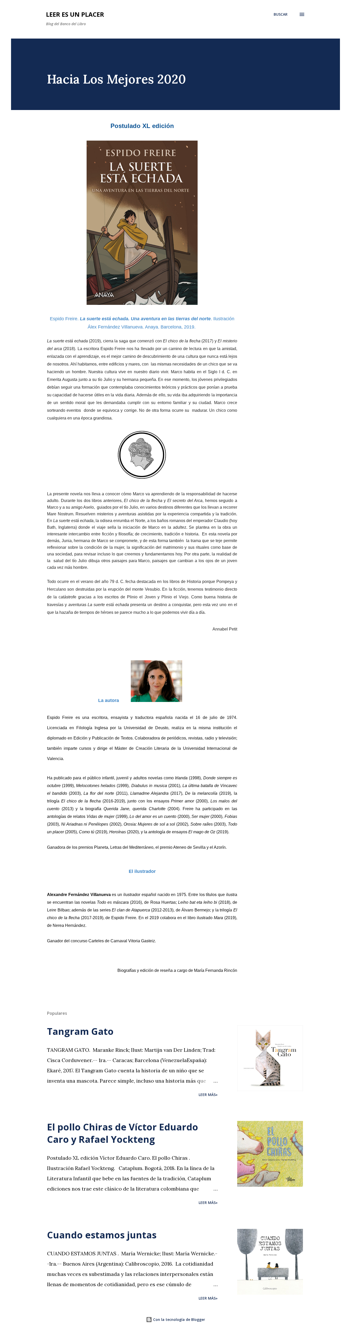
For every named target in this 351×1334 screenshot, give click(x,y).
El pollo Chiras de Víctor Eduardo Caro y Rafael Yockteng (122, 1133)
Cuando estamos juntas (101, 1235)
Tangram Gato (80, 1031)
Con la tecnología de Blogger (178, 1319)
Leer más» (208, 1094)
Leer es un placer (75, 14)
